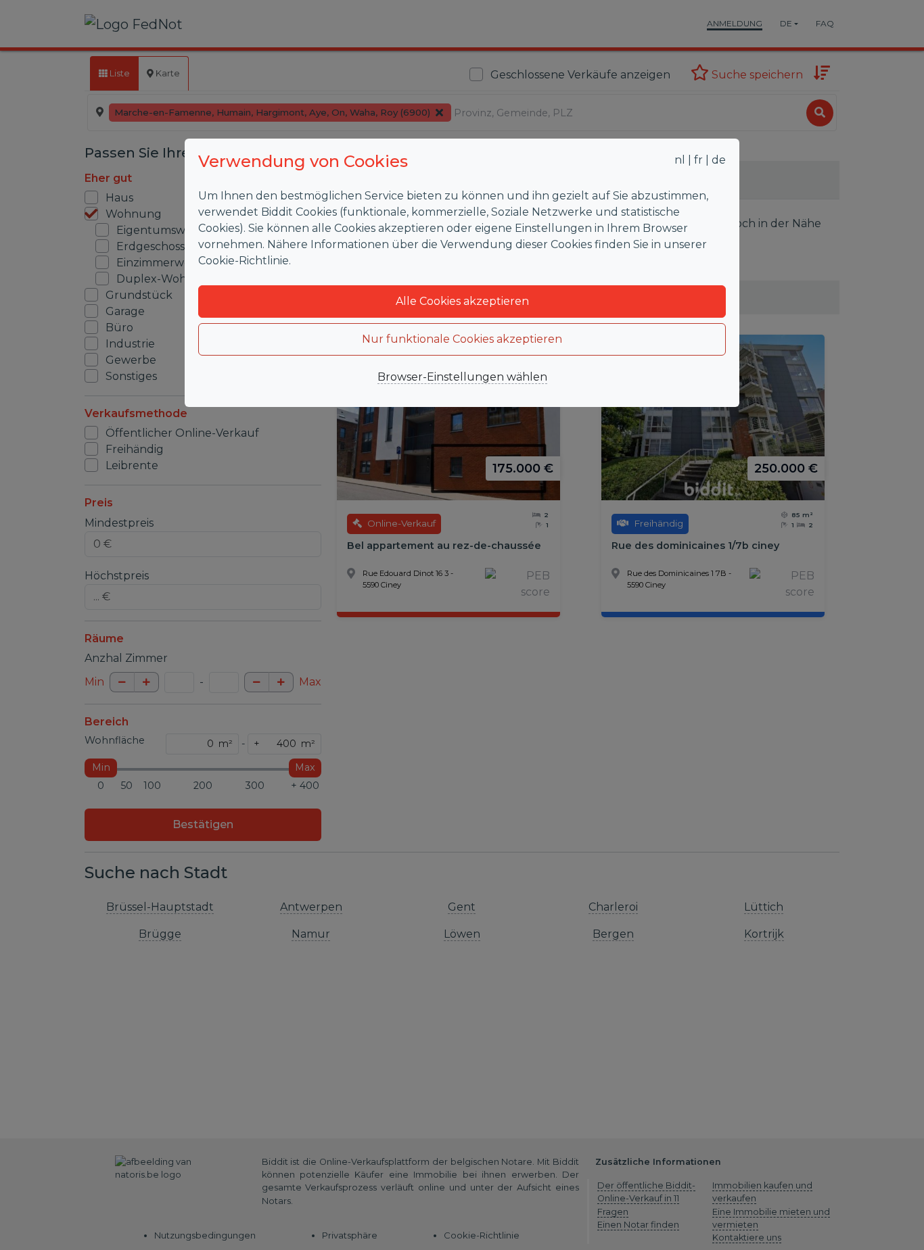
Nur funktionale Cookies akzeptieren (462, 339)
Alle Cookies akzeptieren (462, 301)
